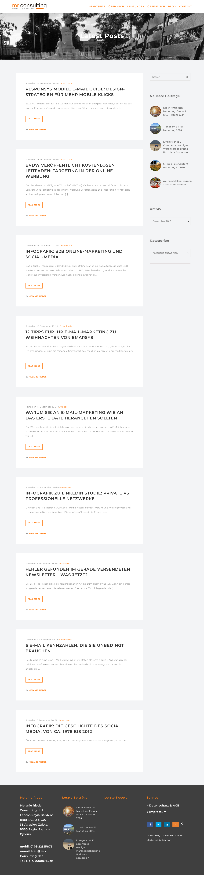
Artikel (63, 406)
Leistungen (136, 6)
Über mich (116, 6)
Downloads (66, 83)
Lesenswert (66, 245)
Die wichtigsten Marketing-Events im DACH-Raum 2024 (175, 111)
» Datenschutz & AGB (163, 805)
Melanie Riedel (37, 129)
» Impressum (157, 812)
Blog (172, 6)
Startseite (97, 6)
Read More (34, 119)
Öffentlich (156, 6)
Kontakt (185, 6)
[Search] (187, 77)
